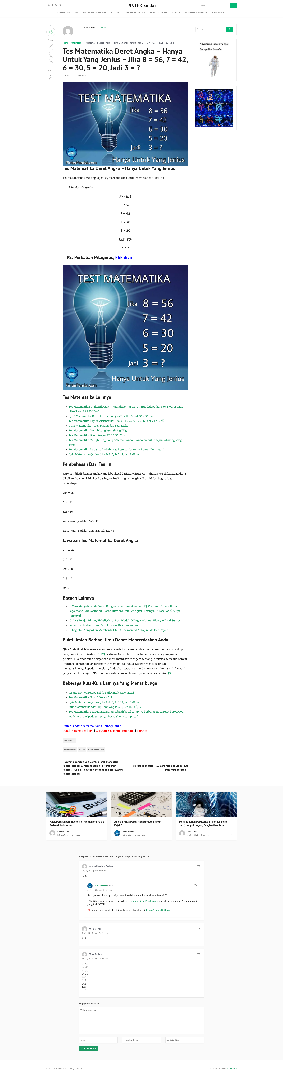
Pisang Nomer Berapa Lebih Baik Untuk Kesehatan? (101, 692)
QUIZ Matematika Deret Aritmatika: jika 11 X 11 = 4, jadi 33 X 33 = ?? (111, 416)
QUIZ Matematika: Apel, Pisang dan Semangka (98, 425)
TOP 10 (176, 12)
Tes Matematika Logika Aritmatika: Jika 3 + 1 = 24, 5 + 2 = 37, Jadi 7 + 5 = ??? (116, 421)
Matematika (75, 42)
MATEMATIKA (63, 12)
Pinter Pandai (95, 27)
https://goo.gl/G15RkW (158, 910)
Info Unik (128, 730)
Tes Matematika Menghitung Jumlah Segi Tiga (98, 430)
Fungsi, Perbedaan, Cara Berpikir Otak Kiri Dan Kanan (103, 625)
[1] (99, 654)
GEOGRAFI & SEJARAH (94, 12)
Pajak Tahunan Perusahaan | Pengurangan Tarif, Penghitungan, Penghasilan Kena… (203, 823)
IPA (76, 12)
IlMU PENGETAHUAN (134, 12)
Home (65, 42)
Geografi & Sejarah (108, 730)
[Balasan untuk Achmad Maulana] (198, 866)
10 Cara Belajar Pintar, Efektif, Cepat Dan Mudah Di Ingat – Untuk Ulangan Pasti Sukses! (125, 620)
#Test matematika (96, 749)
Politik (115, 12)
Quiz (66, 730)
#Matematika (70, 749)
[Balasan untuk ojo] (198, 928)
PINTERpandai (141, 5)
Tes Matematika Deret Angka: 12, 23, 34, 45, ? (97, 435)
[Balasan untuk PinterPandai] (195, 885)
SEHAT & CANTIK (158, 12)
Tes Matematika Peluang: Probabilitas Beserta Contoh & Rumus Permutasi (116, 449)
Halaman (217, 12)
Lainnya (142, 730)
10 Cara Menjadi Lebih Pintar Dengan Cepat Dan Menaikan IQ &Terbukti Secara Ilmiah (124, 606)
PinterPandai (128, 831)
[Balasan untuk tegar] (198, 953)
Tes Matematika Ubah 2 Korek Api (90, 697)
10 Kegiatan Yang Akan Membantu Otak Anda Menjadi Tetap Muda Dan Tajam (118, 630)
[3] (170, 673)
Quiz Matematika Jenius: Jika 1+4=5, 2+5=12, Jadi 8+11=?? (104, 454)
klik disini (125, 257)
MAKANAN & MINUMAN (195, 12)
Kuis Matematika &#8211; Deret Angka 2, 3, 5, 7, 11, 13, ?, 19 (105, 707)
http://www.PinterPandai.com (142, 901)
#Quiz (82, 749)
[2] (103, 654)
